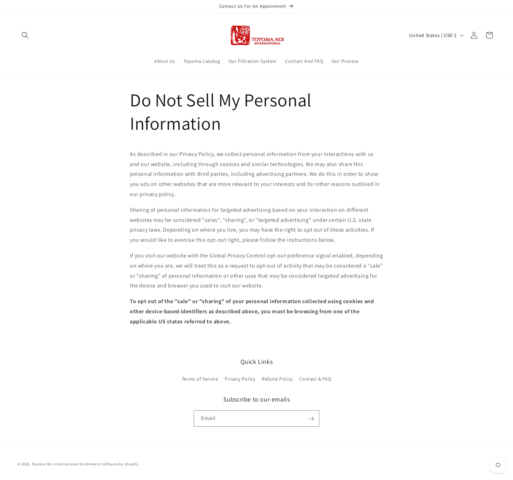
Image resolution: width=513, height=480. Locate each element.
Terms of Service (200, 378)
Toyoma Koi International (55, 464)
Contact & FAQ (315, 378)
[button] (25, 35)
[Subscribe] (311, 419)
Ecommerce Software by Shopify (109, 464)
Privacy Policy (240, 378)
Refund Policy (277, 378)
